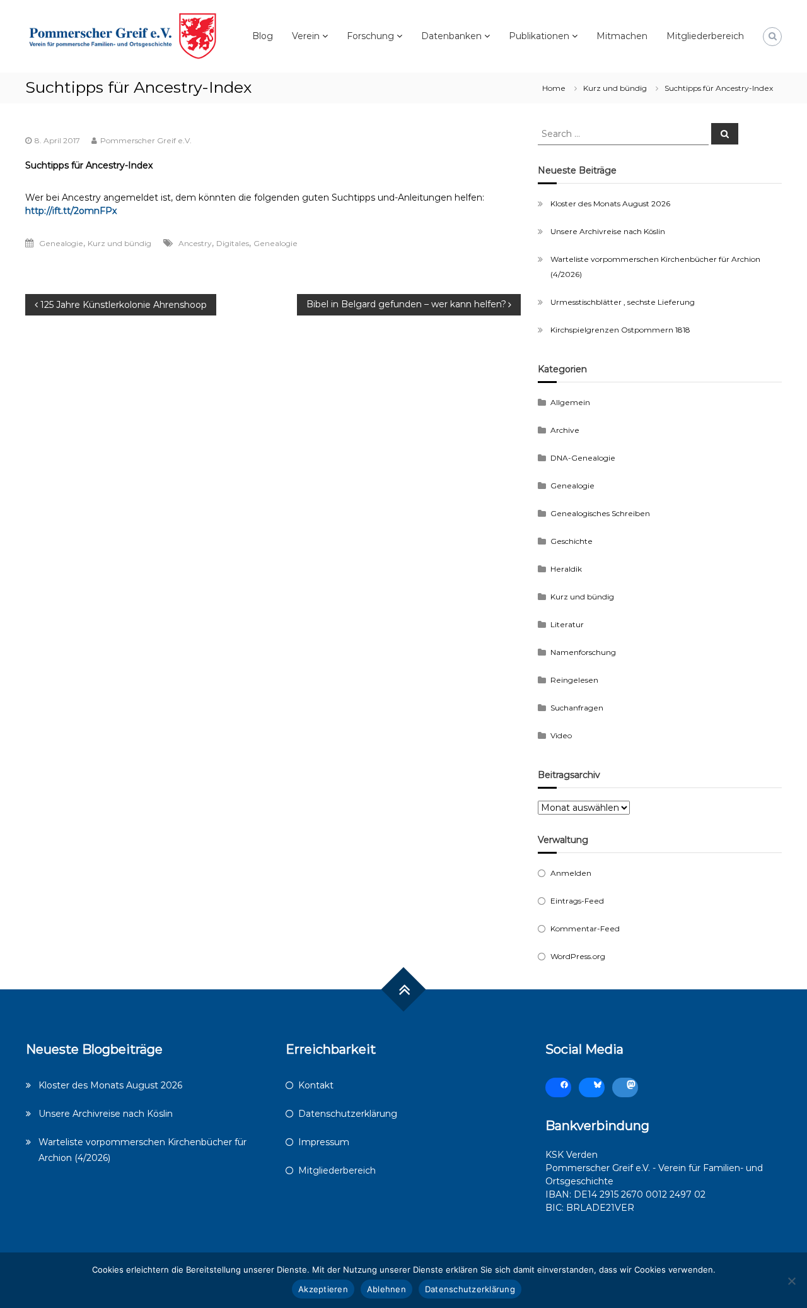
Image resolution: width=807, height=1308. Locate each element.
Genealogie (61, 243)
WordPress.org (577, 956)
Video (561, 735)
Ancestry (195, 243)
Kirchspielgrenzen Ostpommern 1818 (620, 329)
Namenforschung (583, 652)
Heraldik (566, 569)
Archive (564, 430)
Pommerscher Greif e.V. (146, 140)
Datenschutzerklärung (347, 1113)
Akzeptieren (323, 1289)
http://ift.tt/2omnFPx (71, 210)
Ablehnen (386, 1289)
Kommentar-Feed (585, 928)
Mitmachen (621, 36)
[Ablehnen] (791, 1281)
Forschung (370, 36)
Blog (262, 36)
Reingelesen (574, 680)
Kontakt (316, 1085)
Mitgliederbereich (705, 36)
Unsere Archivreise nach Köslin (607, 231)
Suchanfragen (576, 707)
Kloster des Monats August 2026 (610, 203)
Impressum (323, 1142)
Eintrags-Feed (577, 900)
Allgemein (570, 402)
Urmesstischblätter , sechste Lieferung (622, 302)
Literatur (567, 624)
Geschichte (571, 541)
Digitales (232, 243)
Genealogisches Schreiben (600, 513)
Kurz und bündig (615, 88)
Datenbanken (451, 36)
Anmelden (570, 873)
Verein (306, 36)
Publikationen (539, 36)
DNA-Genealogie (582, 458)
